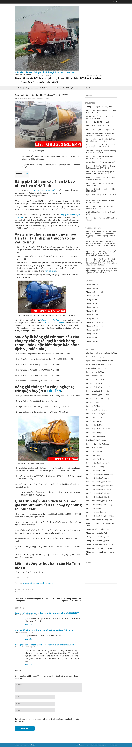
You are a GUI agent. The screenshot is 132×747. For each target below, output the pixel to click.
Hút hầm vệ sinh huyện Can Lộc (98, 478)
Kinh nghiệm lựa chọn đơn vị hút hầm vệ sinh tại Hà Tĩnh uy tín (44, 630)
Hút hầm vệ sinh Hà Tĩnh (95, 470)
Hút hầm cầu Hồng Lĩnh (95, 432)
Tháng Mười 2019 (93, 330)
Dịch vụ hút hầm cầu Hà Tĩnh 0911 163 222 (101, 196)
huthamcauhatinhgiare (24, 99)
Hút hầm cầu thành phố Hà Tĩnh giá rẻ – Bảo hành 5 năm (101, 111)
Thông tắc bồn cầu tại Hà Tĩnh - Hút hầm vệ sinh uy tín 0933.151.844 (45, 645)
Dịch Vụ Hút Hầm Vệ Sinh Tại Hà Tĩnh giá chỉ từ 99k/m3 (100, 117)
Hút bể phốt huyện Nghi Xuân (97, 395)
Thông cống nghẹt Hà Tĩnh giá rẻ (99, 107)
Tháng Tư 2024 (92, 288)
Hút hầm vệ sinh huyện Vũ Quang (99, 504)
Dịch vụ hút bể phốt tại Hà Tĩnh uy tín (100, 162)
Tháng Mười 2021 (93, 296)
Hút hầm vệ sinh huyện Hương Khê (99, 486)
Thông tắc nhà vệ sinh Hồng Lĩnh (99, 548)
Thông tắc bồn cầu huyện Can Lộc (99, 541)
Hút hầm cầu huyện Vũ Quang (97, 444)
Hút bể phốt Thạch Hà (94, 406)
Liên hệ (87, 88)
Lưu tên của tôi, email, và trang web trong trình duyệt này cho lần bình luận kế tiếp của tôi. (47, 720)
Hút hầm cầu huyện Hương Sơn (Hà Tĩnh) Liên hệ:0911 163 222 (99, 184)
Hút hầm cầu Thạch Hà (95, 459)
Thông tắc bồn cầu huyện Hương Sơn (100, 544)
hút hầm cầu (50, 271)
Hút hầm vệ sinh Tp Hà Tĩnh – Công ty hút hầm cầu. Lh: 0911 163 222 (101, 167)
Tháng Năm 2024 (92, 284)
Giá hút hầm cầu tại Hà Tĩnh (25, 590)
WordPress (114, 745)
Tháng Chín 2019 (92, 334)
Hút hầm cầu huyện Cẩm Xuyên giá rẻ (100, 129)
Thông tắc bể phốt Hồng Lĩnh (97, 529)
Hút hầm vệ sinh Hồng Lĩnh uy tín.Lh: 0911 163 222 (100, 190)
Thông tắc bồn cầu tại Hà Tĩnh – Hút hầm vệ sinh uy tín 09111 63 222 (100, 134)
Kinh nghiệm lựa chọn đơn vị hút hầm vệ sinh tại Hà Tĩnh (100, 178)
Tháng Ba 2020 (92, 315)
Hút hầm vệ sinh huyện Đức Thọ (98, 482)
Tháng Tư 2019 (92, 341)
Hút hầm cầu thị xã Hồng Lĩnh (97, 122)
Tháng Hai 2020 (92, 318)
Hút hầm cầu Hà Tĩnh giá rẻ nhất (67, 88)
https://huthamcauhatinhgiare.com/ (38, 583)
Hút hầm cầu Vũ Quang (95, 467)
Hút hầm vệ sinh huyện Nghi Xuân (99, 501)
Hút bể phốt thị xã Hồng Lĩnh (97, 410)
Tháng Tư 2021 (92, 307)
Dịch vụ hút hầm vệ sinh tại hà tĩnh (99, 361)
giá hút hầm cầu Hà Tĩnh (49, 320)
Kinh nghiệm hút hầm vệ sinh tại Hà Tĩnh (100, 524)
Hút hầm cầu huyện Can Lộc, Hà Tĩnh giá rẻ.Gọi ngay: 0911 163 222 (100, 140)
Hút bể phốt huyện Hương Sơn (98, 391)
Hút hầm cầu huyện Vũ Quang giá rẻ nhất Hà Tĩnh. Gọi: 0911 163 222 (100, 173)
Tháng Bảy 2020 (92, 311)
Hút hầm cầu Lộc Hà (94, 451)
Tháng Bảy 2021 (92, 299)
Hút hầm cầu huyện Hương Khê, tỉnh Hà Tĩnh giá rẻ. (32, 599)
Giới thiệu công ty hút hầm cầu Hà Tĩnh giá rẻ (33, 88)
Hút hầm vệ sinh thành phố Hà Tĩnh (100, 516)
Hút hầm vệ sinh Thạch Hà (96, 512)
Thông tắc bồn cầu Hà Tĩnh (96, 533)
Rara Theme (97, 745)
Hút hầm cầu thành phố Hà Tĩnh (98, 463)
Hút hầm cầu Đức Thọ (94, 421)
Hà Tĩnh (54, 390)
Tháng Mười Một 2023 (94, 292)
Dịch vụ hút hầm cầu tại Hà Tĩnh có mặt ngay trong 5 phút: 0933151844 (47, 613)
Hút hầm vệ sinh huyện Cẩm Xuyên (99, 474)
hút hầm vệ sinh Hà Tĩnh (24, 592)
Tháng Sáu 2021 (92, 303)
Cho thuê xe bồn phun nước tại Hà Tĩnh (101, 353)
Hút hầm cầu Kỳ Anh (94, 448)
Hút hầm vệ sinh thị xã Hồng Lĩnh (99, 520)
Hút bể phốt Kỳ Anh (93, 402)
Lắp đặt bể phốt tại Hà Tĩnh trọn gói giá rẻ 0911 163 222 (100, 157)
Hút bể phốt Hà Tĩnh (94, 376)
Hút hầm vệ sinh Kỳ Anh (95, 508)
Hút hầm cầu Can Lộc (94, 417)
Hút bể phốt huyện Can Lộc (96, 379)
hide (26, 174)
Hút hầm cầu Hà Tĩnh (94, 425)
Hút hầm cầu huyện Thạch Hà (97, 126)
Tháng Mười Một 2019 (94, 326)
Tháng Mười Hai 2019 (94, 322)
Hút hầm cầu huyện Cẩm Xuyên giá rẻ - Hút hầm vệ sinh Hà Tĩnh (101, 260)
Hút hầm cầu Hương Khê (95, 436)
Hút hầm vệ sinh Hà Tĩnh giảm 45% (101, 272)
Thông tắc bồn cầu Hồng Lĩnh (97, 537)
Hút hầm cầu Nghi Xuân (95, 455)
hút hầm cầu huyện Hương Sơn (98, 440)
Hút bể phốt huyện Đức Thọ (97, 383)
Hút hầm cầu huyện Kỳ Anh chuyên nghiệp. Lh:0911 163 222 (67, 599)
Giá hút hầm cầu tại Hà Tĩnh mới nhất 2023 (100, 213)
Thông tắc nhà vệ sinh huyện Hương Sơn (100, 553)
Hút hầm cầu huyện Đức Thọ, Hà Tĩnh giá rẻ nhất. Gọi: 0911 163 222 (100, 146)
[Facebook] (113, 2)
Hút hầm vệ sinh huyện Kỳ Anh (98, 493)
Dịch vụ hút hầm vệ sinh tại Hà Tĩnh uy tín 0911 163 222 (101, 201)
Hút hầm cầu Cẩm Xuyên (95, 414)
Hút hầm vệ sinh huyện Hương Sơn (99, 489)
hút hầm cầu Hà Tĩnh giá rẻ (43, 190)
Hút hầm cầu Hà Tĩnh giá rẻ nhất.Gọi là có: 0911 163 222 (44, 72)
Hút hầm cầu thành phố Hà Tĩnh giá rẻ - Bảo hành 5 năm (101, 233)
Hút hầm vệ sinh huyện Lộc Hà (98, 497)
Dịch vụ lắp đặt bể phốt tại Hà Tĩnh (99, 364)
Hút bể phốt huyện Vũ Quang (97, 398)
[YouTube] (116, 2)
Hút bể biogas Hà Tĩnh (95, 372)
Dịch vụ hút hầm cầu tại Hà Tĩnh (98, 357)
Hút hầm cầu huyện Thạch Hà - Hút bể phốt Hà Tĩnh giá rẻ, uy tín (101, 252)
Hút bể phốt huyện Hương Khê (98, 387)
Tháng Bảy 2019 (92, 337)
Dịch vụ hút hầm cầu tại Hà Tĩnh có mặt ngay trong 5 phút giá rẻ (101, 270)
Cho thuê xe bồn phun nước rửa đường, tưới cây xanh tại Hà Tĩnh (101, 152)
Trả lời (28, 624)
